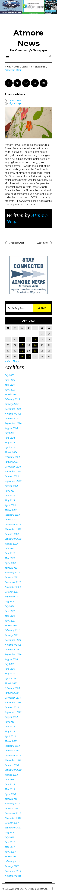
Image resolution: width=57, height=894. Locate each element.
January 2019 (12, 750)
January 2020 (12, 692)
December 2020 (13, 639)
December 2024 (13, 408)
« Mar (8, 361)
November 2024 (13, 413)
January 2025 (12, 403)
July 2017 (9, 837)
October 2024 (12, 418)
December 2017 (13, 813)
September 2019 (13, 712)
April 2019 (10, 736)
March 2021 (11, 625)
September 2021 (13, 596)
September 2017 (13, 827)
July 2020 (9, 663)
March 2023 (11, 509)
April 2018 (10, 793)
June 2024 (10, 437)
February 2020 (12, 688)
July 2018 (9, 779)
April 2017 (10, 851)
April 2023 (10, 505)
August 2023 (11, 485)
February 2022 (12, 572)
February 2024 (12, 456)
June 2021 (10, 610)
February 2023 (12, 514)
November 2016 (13, 875)
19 (21, 350)
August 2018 (11, 774)
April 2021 (10, 620)
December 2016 (13, 871)
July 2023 (9, 490)
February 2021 (12, 630)
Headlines (40, 66)
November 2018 (13, 760)
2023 (16, 66)
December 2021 (13, 582)
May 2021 (10, 615)
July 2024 (9, 432)
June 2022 (10, 553)
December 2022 (13, 524)
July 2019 (9, 721)
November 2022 (13, 529)
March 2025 (11, 394)
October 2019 (12, 707)
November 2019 (13, 702)
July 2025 (9, 375)
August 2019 (11, 716)
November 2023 (13, 471)
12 (21, 345)
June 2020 (10, 668)
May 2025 (10, 384)
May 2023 (10, 500)
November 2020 (13, 644)
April (25, 66)
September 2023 (13, 480)
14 (35, 345)
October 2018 (12, 765)
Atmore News (15, 100)
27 (28, 356)
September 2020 (13, 654)
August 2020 (11, 659)
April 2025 (10, 389)
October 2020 (12, 649)
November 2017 (13, 818)
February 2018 (12, 803)
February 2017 (12, 861)
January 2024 (12, 461)
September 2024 (13, 423)
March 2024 (11, 452)
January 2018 (12, 808)
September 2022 (13, 538)
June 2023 (10, 495)
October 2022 (12, 533)
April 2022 (10, 562)
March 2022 (11, 567)
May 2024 (10, 442)
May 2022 (10, 558)
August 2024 (11, 428)
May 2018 (10, 789)
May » (16, 361)
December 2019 (13, 697)
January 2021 (12, 635)
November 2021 (13, 586)
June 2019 (10, 726)
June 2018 (10, 784)
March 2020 (11, 683)
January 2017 (12, 866)
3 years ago (16, 103)
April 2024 (10, 447)
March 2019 (11, 741)
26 (21, 356)
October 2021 (12, 591)
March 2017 (11, 856)
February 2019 (12, 745)
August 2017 (11, 832)
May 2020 (10, 673)
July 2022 (9, 548)
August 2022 (11, 543)
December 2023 (13, 466)
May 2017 (10, 846)
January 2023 (12, 519)
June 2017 (10, 842)
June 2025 (10, 379)
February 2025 (12, 399)
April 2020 (10, 678)
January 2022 (12, 577)
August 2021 (11, 601)
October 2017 (12, 822)
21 (35, 350)
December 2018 (13, 755)
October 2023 (12, 476)
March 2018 (11, 798)
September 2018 (13, 769)
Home (8, 66)
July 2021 (9, 606)
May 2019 (10, 731)
